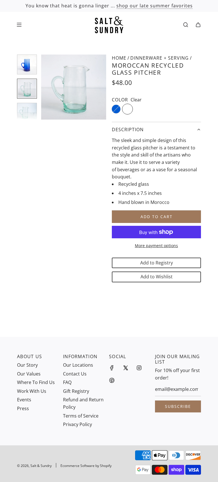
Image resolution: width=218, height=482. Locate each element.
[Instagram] (139, 368)
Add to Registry (156, 263)
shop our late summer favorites (154, 6)
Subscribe (178, 406)
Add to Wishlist (157, 277)
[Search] (185, 24)
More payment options (156, 245)
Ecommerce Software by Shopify (86, 465)
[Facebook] (112, 368)
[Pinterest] (112, 380)
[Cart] (198, 24)
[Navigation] (19, 24)
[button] (48, 87)
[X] (125, 368)
